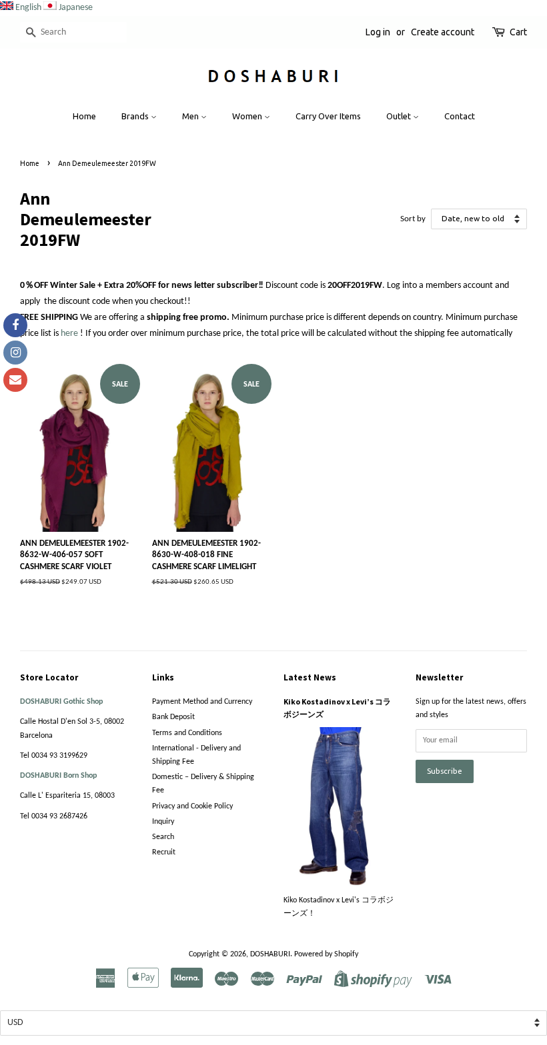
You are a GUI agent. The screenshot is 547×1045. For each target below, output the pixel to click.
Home (84, 116)
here (69, 334)
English (28, 8)
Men (191, 116)
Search (163, 837)
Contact (459, 116)
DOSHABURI (270, 954)
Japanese (76, 8)
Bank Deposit (173, 717)
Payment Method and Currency (202, 702)
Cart (518, 32)
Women (248, 116)
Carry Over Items (328, 116)
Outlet (399, 116)
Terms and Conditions (187, 733)
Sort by (413, 219)
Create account (442, 32)
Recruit (163, 852)
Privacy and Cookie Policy (192, 806)
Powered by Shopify (326, 954)
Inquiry (163, 822)
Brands (136, 116)
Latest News (310, 677)
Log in (378, 32)
